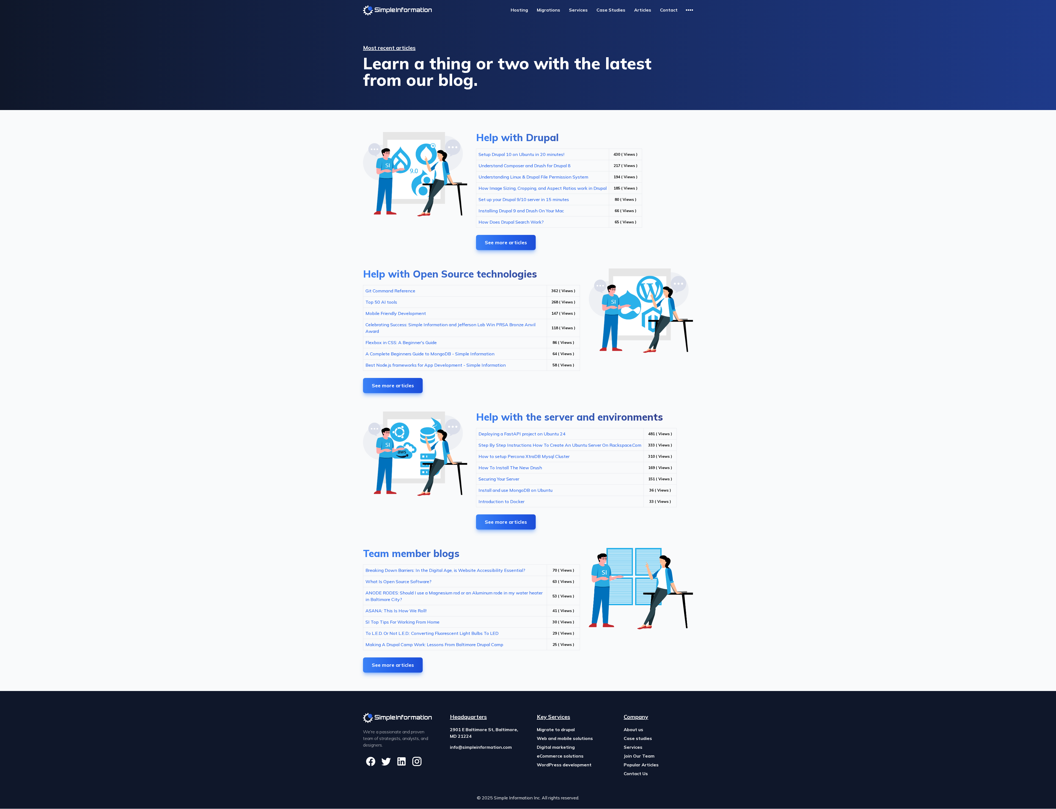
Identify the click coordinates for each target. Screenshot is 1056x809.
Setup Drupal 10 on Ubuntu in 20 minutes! (521, 154)
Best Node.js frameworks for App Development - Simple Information (435, 365)
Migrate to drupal (556, 729)
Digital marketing (556, 747)
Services (578, 10)
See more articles (506, 242)
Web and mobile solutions (565, 738)
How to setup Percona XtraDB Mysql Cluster (524, 456)
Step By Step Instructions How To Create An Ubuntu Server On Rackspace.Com (560, 445)
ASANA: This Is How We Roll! (396, 610)
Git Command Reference (390, 291)
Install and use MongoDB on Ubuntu (515, 490)
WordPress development (564, 764)
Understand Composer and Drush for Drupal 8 (525, 165)
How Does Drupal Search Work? (511, 222)
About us (633, 729)
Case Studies (610, 10)
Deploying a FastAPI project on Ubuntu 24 (522, 434)
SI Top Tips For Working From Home (402, 622)
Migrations (548, 10)
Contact (669, 10)
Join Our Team (639, 756)
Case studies (638, 738)
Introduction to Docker (501, 501)
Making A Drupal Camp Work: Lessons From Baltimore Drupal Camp (434, 644)
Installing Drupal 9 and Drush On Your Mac (521, 210)
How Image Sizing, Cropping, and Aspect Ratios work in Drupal (543, 188)
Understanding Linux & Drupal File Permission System (533, 177)
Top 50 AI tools (381, 302)
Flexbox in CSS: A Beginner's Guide (401, 342)
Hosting (519, 10)
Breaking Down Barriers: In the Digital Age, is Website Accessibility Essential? (445, 570)
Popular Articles (641, 764)
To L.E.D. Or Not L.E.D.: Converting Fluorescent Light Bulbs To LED (432, 633)
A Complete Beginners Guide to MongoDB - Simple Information (429, 353)
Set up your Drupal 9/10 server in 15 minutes (524, 199)
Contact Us (636, 773)
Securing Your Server (499, 479)
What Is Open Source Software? (398, 581)
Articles (642, 10)
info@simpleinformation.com (481, 747)
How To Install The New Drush (510, 467)
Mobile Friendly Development (395, 313)
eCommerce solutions (560, 756)
